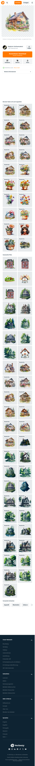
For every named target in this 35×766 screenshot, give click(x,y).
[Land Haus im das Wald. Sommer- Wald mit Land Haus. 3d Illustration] (10, 442)
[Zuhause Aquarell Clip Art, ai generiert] (10, 393)
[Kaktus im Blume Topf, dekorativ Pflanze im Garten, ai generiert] (10, 348)
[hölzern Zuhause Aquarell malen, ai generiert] (10, 111)
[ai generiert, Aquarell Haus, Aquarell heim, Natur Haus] (10, 486)
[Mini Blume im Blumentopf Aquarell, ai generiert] (10, 244)
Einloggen (26, 2)
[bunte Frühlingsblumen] (10, 304)
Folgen (29, 48)
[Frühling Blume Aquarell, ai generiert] (10, 289)
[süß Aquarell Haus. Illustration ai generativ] (10, 319)
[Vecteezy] (2, 2)
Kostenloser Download (17, 54)
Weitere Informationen (10, 71)
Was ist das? (17, 67)
